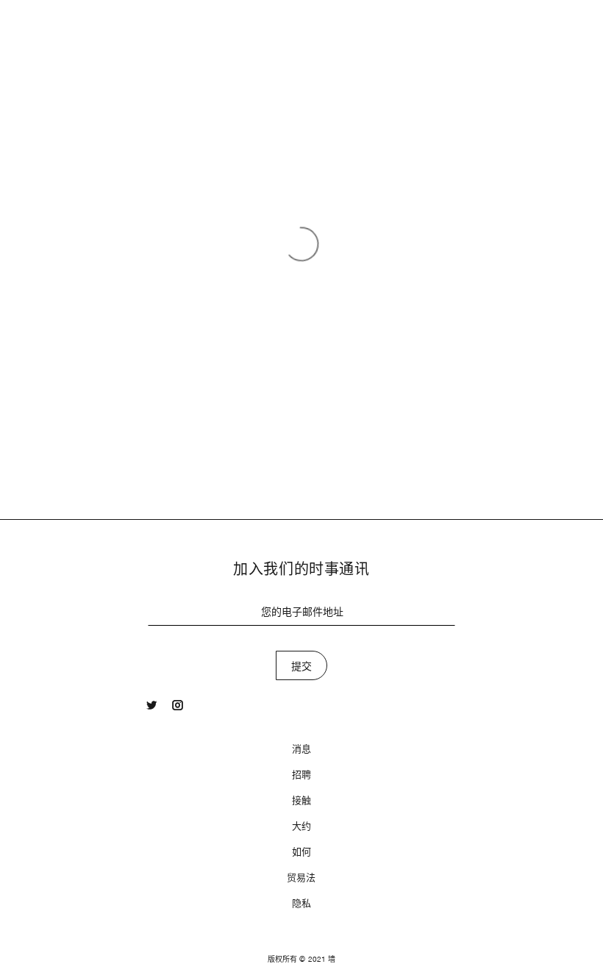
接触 (301, 800)
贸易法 (301, 877)
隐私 (301, 903)
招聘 (301, 774)
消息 (301, 748)
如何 (301, 851)
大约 (301, 826)
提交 (302, 666)
